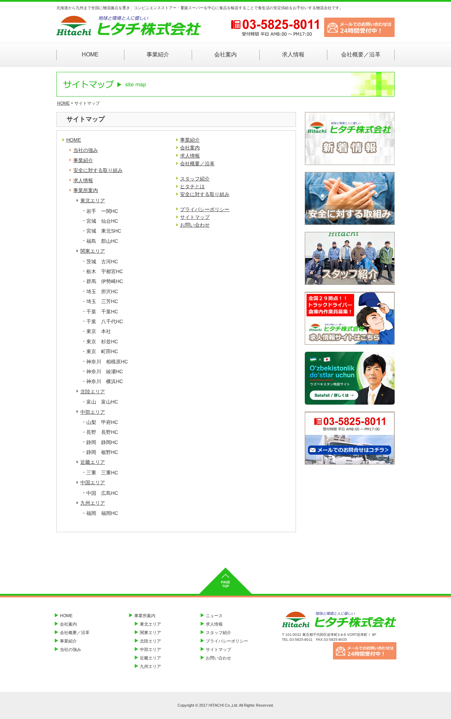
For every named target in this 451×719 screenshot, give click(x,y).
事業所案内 (85, 190)
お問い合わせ (195, 225)
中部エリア (92, 412)
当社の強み (85, 150)
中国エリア (92, 482)
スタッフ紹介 (195, 179)
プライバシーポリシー (204, 209)
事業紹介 (158, 54)
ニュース (214, 615)
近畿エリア (92, 462)
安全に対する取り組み (98, 170)
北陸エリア (92, 391)
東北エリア (92, 200)
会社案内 (225, 54)
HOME (90, 54)
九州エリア (92, 503)
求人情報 (293, 54)
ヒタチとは (192, 186)
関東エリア (92, 251)
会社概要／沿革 (361, 54)
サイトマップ (195, 217)
